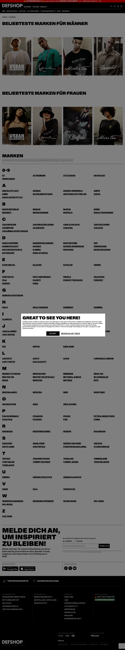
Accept (52, 333)
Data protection (28, 328)
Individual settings (70, 333)
